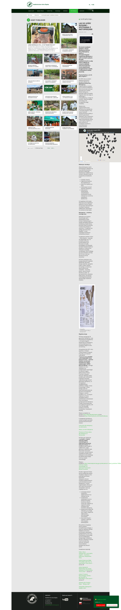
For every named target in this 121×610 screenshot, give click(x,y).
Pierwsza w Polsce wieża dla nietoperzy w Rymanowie (85, 433)
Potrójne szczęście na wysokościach (33, 143)
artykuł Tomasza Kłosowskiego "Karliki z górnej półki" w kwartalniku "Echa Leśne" (85, 576)
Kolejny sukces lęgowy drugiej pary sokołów (67, 112)
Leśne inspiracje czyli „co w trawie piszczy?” (41, 45)
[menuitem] (31, 11)
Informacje (30, 15)
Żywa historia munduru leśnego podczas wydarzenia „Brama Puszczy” (68, 82)
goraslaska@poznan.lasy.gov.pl (52, 605)
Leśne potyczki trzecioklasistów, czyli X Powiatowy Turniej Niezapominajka (34, 129)
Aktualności (37, 15)
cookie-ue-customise (112, 605)
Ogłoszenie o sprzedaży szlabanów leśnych (68, 50)
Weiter (48, 148)
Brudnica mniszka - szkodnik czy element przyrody (33, 66)
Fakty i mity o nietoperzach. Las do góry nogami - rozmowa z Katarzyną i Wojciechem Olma (85, 555)
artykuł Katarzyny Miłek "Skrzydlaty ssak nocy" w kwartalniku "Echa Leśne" (85, 562)
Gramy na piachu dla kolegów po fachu (33, 97)
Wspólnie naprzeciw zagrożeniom (67, 66)
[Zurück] (80, 19)
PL (89, 4)
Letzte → (53, 148)
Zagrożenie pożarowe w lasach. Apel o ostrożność (51, 66)
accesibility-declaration (104, 608)
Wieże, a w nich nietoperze (86, 429)
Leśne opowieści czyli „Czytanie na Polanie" (67, 97)
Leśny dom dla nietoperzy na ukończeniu (85, 426)
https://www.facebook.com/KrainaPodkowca (96, 416)
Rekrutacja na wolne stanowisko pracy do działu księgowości (67, 35)
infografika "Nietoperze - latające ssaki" (85, 587)
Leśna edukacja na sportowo (49, 128)
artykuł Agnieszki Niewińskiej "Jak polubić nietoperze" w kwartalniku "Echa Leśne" (86, 569)
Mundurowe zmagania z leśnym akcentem (51, 112)
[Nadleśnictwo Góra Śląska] (29, 4)
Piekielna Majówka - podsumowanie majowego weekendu (51, 144)
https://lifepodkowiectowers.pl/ (91, 414)
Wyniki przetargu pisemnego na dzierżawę (68, 128)
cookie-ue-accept (101, 605)
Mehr (101, 602)
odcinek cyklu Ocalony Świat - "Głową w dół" (84, 583)
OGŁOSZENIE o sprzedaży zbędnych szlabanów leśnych (51, 82)
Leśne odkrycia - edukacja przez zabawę (34, 112)
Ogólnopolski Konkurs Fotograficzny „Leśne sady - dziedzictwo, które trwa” (51, 98)
